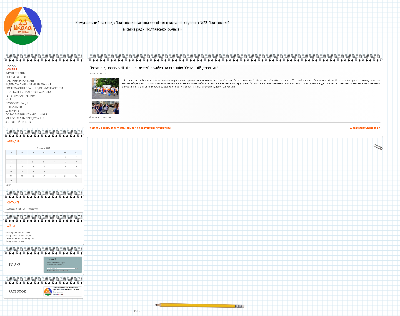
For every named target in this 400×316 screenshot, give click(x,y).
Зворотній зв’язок (18, 122)
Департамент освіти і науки (18, 235)
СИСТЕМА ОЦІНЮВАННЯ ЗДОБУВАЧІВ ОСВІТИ (34, 88)
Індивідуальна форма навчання (28, 84)
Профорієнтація (16, 103)
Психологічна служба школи (26, 114)
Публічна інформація (20, 80)
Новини (11, 69)
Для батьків (13, 107)
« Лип (8, 184)
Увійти (137, 311)
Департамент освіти (14, 241)
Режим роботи (15, 77)
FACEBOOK (17, 291)
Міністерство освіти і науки (17, 232)
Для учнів (12, 110)
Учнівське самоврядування (24, 118)
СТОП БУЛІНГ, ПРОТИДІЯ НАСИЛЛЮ (28, 92)
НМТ (8, 99)
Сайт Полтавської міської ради (19, 238)
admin (92, 73)
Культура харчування (20, 95)
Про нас (10, 65)
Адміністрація (15, 73)
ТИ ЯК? (14, 264)
